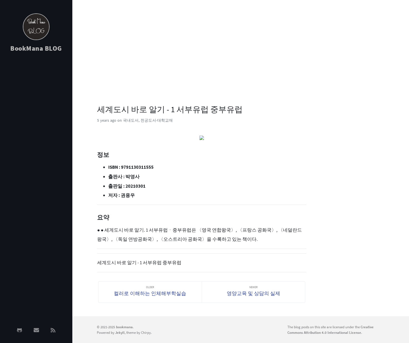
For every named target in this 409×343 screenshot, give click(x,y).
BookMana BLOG (36, 48)
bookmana (124, 327)
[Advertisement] (36, 145)
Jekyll (120, 332)
